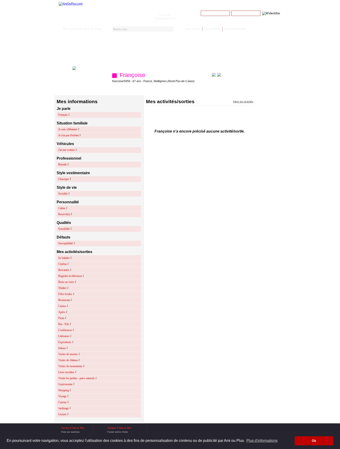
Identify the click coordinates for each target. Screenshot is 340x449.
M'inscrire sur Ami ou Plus (82, 29)
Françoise (132, 75)
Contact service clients (117, 432)
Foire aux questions (70, 432)
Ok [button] (314, 441)
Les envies (193, 29)
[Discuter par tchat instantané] (214, 75)
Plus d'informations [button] (262, 441)
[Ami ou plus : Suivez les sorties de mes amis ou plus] (71, 3)
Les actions (212, 29)
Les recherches (235, 29)
